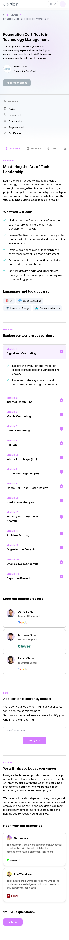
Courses (14, 15)
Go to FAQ (12, 922)
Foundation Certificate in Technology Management (26, 19)
